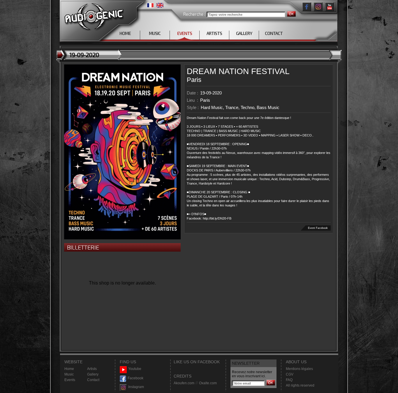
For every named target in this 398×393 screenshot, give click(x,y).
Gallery (92, 374)
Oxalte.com (208, 383)
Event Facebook (318, 228)
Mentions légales (299, 369)
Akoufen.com (184, 383)
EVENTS (184, 33)
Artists (92, 369)
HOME (125, 33)
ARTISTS (214, 33)
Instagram (136, 387)
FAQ (289, 380)
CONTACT (274, 33)
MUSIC (155, 33)
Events (69, 380)
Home (69, 369)
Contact (93, 380)
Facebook (135, 378)
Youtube (134, 369)
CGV (289, 374)
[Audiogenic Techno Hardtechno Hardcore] (93, 15)
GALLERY (244, 33)
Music (69, 374)
